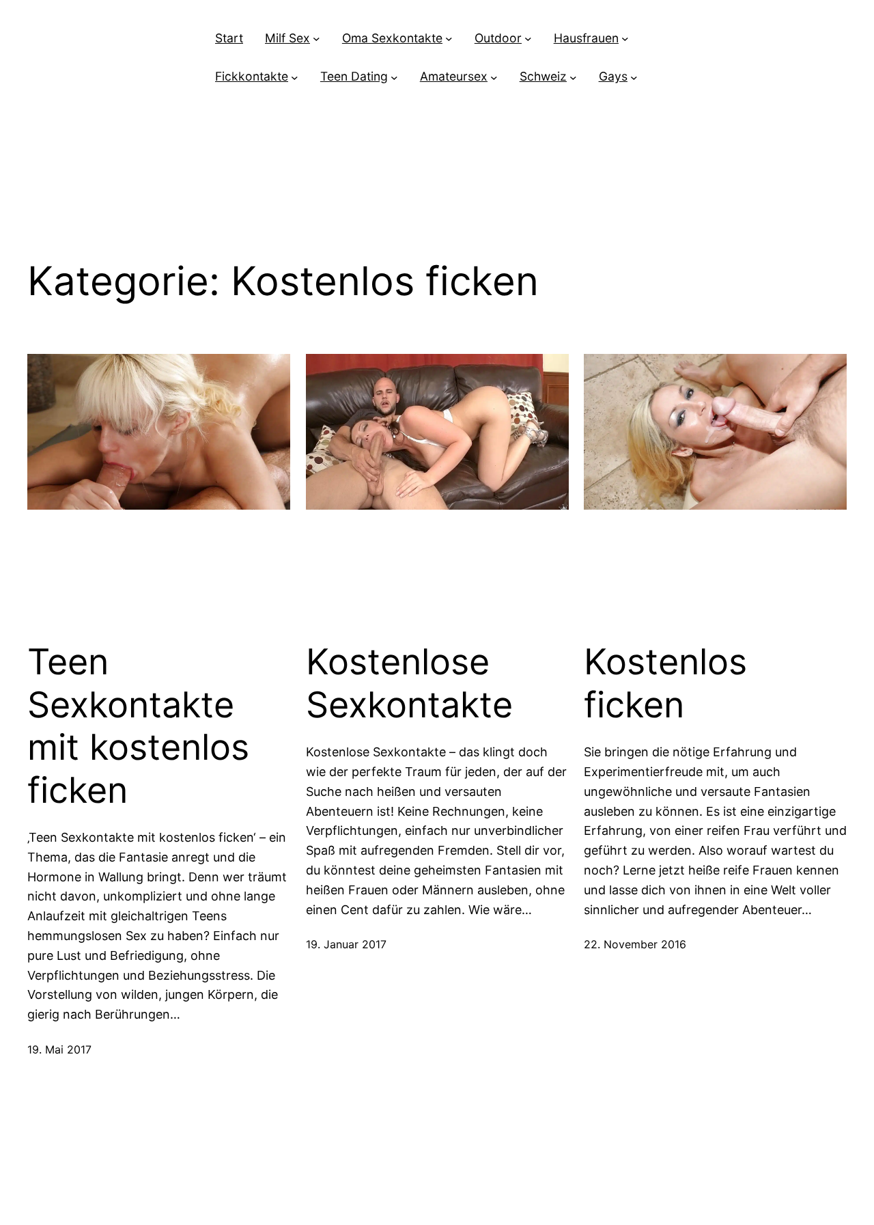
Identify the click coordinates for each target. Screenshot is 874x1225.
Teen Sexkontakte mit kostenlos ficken (138, 726)
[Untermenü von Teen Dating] (394, 77)
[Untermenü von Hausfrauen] (625, 38)
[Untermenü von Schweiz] (573, 77)
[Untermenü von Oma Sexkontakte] (449, 38)
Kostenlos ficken (665, 683)
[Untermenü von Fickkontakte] (294, 77)
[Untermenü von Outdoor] (528, 38)
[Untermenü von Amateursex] (494, 77)
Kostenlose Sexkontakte (409, 683)
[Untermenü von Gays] (634, 77)
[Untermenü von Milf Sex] (316, 38)
